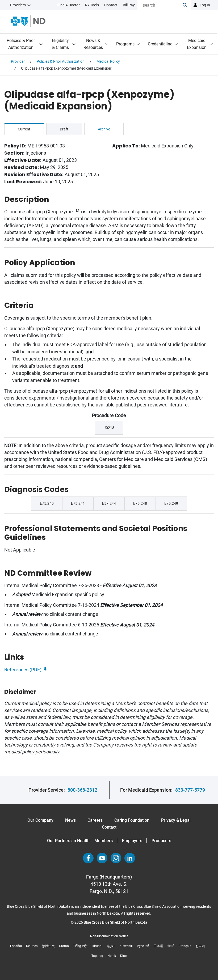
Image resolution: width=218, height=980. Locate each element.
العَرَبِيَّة (111, 946)
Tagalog (97, 956)
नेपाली (170, 946)
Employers (132, 840)
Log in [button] (205, 5)
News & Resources (93, 44)
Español (16, 946)
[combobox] (160, 5)
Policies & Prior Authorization (21, 44)
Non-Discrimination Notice (109, 936)
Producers (161, 840)
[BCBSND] (28, 21)
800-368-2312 (82, 790)
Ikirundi (97, 946)
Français (185, 946)
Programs (125, 43)
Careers (95, 820)
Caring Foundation (131, 820)
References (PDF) (22, 669)
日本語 (158, 946)
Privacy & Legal (176, 820)
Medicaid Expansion (197, 44)
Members (103, 840)
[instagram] (116, 858)
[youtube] (102, 858)
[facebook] (88, 858)
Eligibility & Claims (60, 44)
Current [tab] (24, 129)
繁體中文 (48, 946)
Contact (109, 827)
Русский (143, 946)
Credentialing (160, 43)
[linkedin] (129, 858)
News (70, 820)
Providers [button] (18, 5)
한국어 (200, 946)
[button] (187, 5)
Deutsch (32, 946)
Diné (123, 956)
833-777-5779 (190, 790)
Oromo (64, 946)
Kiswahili (126, 946)
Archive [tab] (104, 129)
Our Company (40, 820)
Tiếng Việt (80, 946)
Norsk (111, 956)
